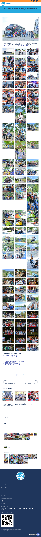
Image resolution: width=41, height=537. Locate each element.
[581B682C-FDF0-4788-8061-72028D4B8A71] (32, 188)
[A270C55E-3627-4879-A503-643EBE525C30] (8, 214)
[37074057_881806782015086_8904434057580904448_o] (25, 456)
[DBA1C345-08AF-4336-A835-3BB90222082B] (8, 314)
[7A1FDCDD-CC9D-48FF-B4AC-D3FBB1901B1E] (8, 331)
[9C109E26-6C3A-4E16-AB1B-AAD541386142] (8, 255)
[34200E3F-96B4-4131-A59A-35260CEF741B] (32, 222)
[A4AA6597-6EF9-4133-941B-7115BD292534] (20, 306)
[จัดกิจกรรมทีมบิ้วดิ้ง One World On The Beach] (20, 434)
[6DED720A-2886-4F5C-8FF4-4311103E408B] (32, 230)
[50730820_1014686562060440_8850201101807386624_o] (30, 456)
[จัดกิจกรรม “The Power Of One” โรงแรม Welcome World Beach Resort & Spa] (24, 438)
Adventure (18, 369)
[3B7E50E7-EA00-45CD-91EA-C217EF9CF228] (32, 214)
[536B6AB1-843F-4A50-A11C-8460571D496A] (32, 306)
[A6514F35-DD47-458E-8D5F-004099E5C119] (8, 247)
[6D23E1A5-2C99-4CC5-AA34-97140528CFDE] (32, 290)
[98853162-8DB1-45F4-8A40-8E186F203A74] (20, 196)
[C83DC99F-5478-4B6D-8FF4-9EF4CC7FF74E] (8, 306)
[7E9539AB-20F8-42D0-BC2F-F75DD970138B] (20, 188)
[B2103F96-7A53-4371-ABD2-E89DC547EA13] (32, 314)
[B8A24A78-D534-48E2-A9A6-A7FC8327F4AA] (20, 323)
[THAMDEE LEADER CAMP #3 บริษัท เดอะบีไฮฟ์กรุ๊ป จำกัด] (28, 438)
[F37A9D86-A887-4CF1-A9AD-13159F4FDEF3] (32, 51)
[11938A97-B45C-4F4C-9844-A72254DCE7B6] (8, 347)
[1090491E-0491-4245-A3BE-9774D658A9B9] (8, 239)
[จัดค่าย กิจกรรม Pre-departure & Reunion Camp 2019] (28, 434)
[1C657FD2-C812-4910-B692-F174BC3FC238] (32, 273)
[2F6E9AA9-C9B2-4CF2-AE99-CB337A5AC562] (20, 114)
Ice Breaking (11, 508)
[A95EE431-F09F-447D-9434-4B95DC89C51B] (20, 214)
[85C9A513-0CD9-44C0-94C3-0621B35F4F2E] (20, 255)
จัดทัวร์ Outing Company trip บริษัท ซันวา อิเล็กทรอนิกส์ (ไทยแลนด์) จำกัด (8, 405)
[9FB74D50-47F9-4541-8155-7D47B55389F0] (8, 132)
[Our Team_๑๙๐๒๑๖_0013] (15, 456)
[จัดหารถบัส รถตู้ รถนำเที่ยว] (32, 298)
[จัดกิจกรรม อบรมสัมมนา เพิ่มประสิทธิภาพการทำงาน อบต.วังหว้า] (5, 438)
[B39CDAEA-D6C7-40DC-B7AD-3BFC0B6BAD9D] (20, 68)
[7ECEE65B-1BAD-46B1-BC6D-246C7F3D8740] (20, 230)
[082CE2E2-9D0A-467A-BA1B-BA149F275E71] (20, 273)
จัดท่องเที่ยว (25, 369)
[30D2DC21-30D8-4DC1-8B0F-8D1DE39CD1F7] (32, 84)
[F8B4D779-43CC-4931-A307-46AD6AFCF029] (20, 314)
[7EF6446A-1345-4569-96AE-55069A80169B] (32, 145)
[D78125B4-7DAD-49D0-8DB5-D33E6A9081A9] (8, 290)
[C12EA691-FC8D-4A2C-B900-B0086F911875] (32, 109)
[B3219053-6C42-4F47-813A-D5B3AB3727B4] (32, 163)
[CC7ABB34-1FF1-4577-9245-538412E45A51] (32, 76)
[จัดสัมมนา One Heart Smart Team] (24, 434)
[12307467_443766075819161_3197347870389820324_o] (11, 461)
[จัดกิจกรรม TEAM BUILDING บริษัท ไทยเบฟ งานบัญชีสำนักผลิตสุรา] (13, 438)
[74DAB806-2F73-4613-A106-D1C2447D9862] (20, 163)
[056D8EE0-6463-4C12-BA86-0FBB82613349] (8, 60)
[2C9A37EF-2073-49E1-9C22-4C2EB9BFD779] (8, 273)
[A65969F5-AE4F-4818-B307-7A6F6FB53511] (20, 60)
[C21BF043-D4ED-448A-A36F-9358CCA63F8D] (20, 179)
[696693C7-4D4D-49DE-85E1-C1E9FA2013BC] (8, 163)
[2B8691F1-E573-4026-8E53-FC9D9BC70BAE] (8, 101)
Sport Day (16, 508)
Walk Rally (32, 508)
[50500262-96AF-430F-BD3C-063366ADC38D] (20, 247)
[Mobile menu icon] (39, 4)
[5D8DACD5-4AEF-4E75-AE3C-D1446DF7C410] (32, 68)
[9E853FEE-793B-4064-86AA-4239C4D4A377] (32, 323)
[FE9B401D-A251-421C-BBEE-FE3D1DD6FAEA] (20, 101)
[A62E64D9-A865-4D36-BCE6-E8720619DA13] (20, 93)
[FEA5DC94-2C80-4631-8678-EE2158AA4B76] (8, 76)
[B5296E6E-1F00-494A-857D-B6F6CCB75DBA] (20, 281)
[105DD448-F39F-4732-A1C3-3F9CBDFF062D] (8, 230)
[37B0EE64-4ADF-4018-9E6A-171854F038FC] (20, 84)
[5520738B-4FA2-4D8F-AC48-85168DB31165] (8, 196)
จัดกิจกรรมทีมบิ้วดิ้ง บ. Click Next (33, 403)
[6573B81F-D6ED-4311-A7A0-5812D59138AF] (20, 239)
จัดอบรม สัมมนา (18, 510)
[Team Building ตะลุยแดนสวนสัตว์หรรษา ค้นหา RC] (9, 434)
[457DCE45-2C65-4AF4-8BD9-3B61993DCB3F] (20, 290)
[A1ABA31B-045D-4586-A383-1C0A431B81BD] (8, 145)
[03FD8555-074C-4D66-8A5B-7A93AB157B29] (8, 281)
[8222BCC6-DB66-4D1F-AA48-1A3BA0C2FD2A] (32, 171)
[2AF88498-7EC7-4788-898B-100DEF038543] (8, 93)
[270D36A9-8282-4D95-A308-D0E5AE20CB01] (20, 76)
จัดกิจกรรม (22, 369)
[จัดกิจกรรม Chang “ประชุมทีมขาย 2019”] (20, 438)
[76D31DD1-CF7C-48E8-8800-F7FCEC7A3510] (20, 331)
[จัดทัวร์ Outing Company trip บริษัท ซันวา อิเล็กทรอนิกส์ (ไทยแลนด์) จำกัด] (5, 434)
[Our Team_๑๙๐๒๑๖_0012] (6, 461)
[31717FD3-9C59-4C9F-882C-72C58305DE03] (32, 101)
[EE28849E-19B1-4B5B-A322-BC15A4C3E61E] (8, 68)
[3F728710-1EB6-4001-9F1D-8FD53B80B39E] (8, 84)
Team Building (23, 508)
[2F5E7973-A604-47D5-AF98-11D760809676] (32, 93)
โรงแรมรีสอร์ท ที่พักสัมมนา (12, 446)
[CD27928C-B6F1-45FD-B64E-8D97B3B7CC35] (32, 347)
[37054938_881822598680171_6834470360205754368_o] (20, 456)
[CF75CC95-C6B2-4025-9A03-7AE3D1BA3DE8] (8, 109)
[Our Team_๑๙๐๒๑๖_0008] (25, 461)
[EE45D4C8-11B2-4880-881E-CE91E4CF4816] (20, 347)
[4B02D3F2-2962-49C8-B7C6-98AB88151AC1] (8, 179)
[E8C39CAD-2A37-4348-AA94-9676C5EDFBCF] (20, 222)
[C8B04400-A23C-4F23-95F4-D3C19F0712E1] (8, 171)
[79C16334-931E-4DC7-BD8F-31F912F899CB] (20, 171)
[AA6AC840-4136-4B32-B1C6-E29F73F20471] (32, 247)
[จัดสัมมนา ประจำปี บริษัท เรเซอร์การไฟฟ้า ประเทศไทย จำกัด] (32, 434)
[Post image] (7, 396)
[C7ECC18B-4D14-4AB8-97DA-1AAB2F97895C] (32, 331)
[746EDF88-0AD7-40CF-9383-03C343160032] (20, 51)
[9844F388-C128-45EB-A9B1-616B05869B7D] (20, 132)
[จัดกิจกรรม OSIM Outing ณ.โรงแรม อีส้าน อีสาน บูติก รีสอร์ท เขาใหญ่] (9, 438)
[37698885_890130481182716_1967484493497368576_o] (20, 461)
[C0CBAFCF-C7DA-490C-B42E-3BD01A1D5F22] (8, 188)
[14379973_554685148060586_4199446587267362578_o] (34, 456)
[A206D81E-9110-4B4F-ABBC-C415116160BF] (8, 339)
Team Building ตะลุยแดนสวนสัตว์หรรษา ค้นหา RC (20, 404)
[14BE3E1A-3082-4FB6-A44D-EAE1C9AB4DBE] (32, 179)
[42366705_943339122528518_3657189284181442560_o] (15, 461)
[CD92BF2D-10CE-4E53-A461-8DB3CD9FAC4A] (32, 201)
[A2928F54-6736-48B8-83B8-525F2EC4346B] (20, 339)
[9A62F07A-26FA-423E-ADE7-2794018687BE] (32, 281)
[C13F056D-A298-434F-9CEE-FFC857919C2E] (32, 239)
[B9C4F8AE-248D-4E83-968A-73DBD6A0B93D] (32, 339)
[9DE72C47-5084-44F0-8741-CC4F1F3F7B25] (8, 298)
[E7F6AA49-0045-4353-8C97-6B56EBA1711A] (20, 298)
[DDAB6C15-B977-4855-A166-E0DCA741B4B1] (8, 323)
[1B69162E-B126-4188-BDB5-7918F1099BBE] (32, 260)
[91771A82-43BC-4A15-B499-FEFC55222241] (8, 222)
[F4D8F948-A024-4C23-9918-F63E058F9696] (32, 127)
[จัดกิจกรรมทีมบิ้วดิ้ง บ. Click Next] (13, 434)
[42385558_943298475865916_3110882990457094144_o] (6, 456)
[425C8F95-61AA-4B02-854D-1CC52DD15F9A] (32, 60)
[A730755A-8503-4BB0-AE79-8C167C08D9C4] (8, 51)
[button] (4, 399)
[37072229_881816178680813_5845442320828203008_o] (11, 456)
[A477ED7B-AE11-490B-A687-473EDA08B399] (20, 150)
